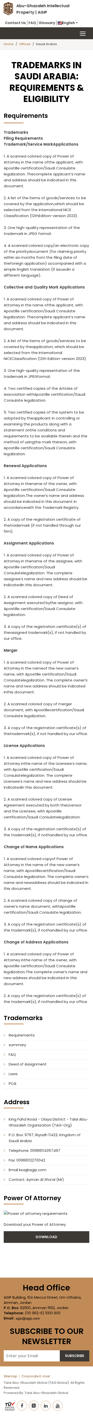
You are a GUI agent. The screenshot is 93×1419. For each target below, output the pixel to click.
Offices (25, 44)
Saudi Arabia (46, 44)
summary (17, 1044)
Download (46, 1236)
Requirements (22, 1035)
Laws (13, 1073)
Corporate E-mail (36, 1376)
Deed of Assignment (28, 1064)
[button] (68, 22)
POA (12, 1083)
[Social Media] (22, 1406)
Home (9, 44)
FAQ (32, 22)
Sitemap (10, 1376)
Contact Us (15, 22)
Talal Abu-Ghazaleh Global (46, 1392)
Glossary (47, 22)
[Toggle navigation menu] (46, 33)
